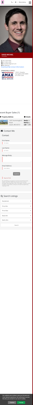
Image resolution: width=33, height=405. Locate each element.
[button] (30, 2)
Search (17, 225)
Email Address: (7, 166)
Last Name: (5, 148)
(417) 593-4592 (7, 60)
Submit (16, 174)
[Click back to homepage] (2, 2)
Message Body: (7, 155)
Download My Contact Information (12, 67)
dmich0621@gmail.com (9, 64)
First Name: (6, 140)
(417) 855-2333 (7, 62)
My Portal (23, 2)
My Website (6, 65)
